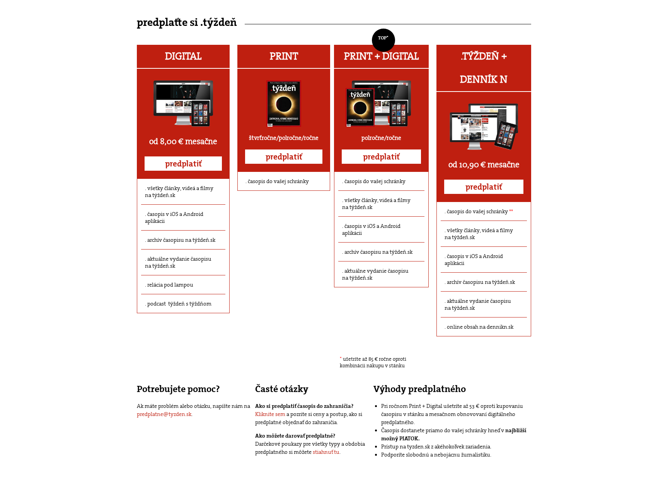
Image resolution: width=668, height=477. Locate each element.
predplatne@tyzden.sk (164, 414)
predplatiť (183, 163)
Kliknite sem (270, 414)
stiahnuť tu (326, 451)
